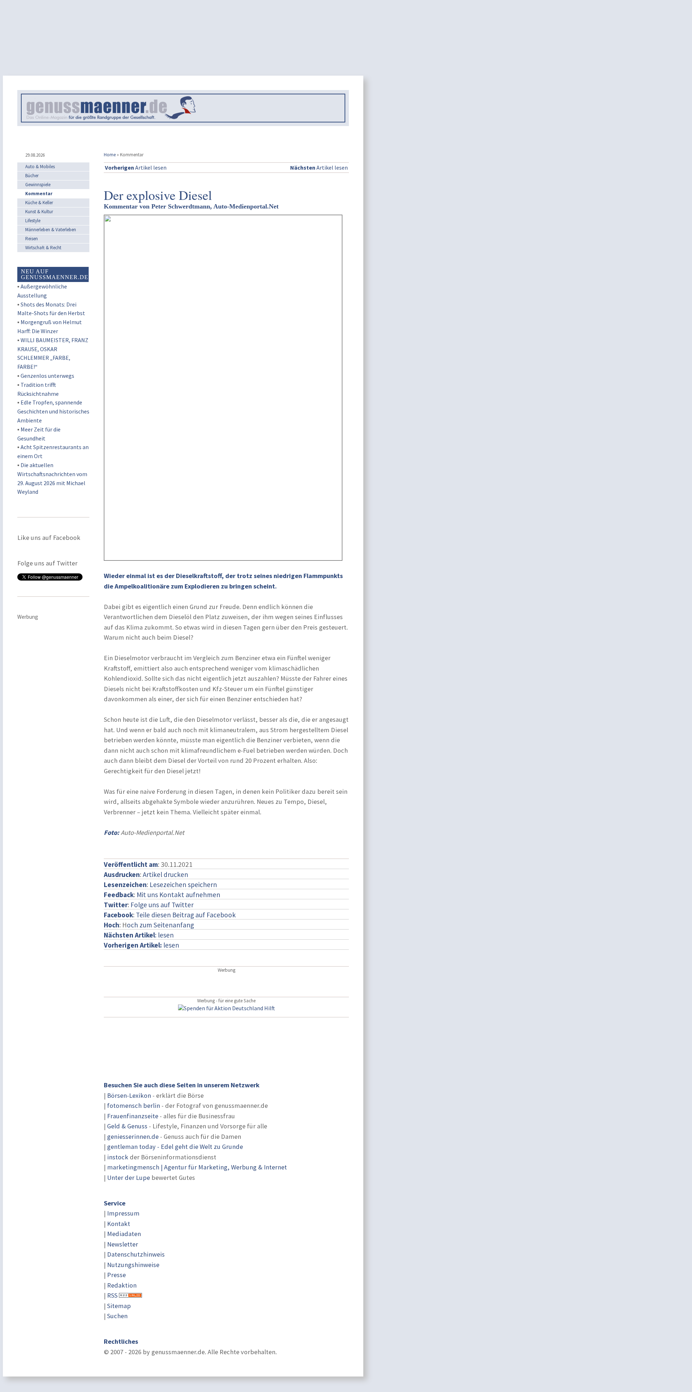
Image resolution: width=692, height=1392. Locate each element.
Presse (116, 1275)
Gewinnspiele (37, 185)
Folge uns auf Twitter (162, 904)
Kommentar (38, 194)
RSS (112, 1295)
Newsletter (122, 1244)
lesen (141, 945)
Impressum (123, 1213)
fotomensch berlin (133, 1105)
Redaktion (122, 1285)
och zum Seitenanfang (160, 925)
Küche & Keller (39, 203)
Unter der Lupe (128, 1177)
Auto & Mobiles (40, 167)
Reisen (31, 239)
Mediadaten (124, 1234)
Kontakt (118, 1223)
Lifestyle (32, 221)
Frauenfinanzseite (132, 1116)
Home (110, 155)
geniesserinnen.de (133, 1136)
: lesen (139, 935)
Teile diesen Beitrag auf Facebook (186, 914)
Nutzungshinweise (133, 1265)
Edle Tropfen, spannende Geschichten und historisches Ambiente (53, 411)
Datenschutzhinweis (136, 1254)
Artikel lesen (136, 167)
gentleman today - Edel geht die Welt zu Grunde (175, 1146)
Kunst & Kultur (39, 212)
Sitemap (119, 1306)
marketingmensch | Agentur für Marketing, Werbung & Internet (197, 1167)
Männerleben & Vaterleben (50, 230)
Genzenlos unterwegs (47, 375)
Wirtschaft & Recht (43, 248)
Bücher (32, 176)
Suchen (117, 1316)
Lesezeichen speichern (183, 884)
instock (117, 1157)
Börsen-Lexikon (129, 1095)
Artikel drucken (165, 874)
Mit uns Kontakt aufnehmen (178, 894)
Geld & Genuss (127, 1126)
